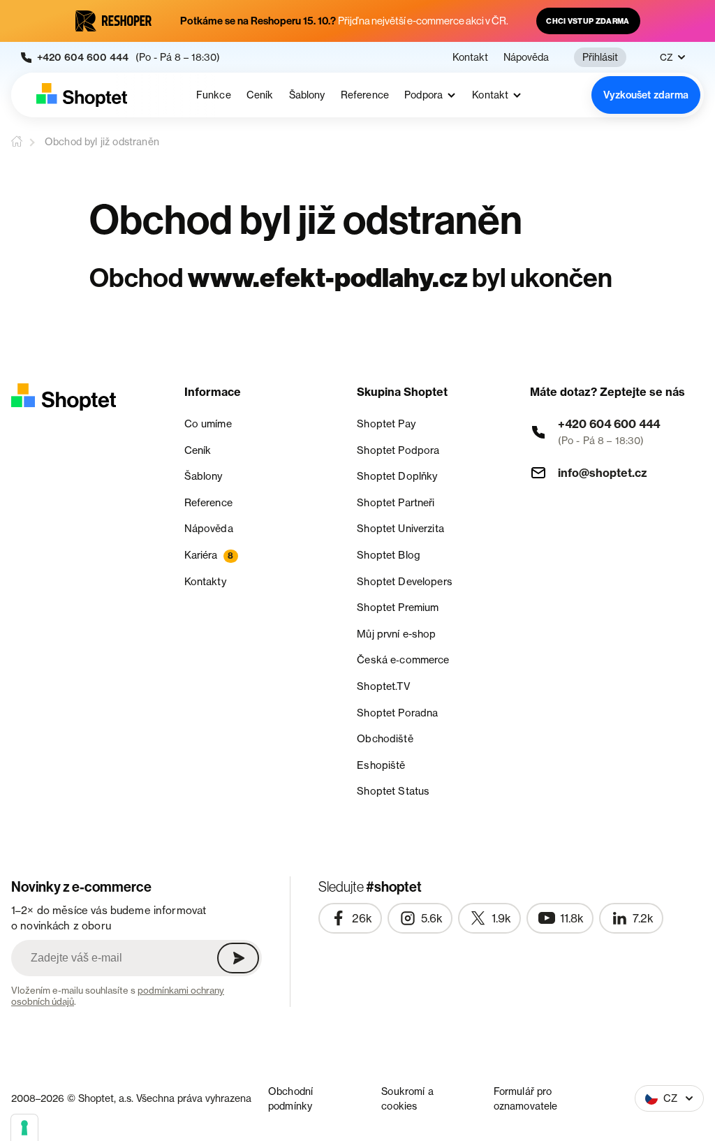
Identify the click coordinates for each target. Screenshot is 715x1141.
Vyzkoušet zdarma (645, 95)
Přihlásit (600, 57)
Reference (365, 95)
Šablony (307, 95)
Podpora (423, 95)
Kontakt (470, 57)
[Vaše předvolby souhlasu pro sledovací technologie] (24, 1127)
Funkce (213, 95)
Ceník (260, 95)
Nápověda (526, 57)
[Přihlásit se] (238, 958)
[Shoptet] (81, 95)
